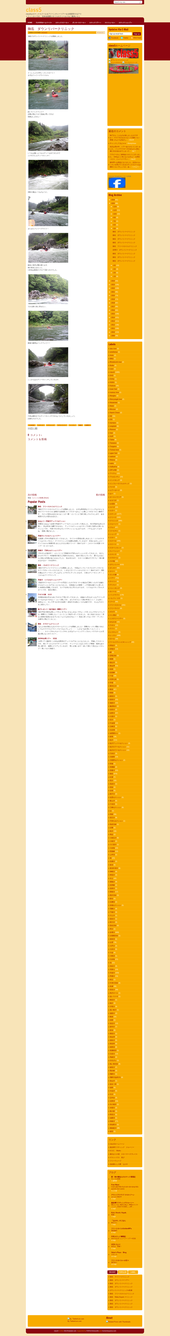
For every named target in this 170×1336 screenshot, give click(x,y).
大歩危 (112, 959)
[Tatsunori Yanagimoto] (117, 187)
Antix (112, 355)
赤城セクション (115, 905)
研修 (111, 764)
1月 (114, 276)
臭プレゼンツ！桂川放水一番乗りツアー (52, 609)
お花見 (112, 504)
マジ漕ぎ (113, 615)
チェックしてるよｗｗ (118, 143)
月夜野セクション (116, 760)
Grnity (112, 379)
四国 (111, 814)
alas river (113, 349)
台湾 (111, 942)
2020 (113, 295)
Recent (112, 1272)
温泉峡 (112, 672)
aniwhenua (113, 352)
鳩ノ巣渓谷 (114, 1064)
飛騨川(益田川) (115, 1077)
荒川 (111, 780)
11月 (115, 210)
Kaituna (112, 386)
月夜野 (112, 757)
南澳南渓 (113, 1050)
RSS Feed (137, 38)
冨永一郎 (113, 1084)
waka (112, 463)
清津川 (112, 888)
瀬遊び (112, 882)
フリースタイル (115, 605)
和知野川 (113, 1125)
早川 (111, 929)
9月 (114, 217)
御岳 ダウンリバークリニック (51, 29)
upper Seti (113, 453)
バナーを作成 (127, 176)
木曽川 (112, 1108)
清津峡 (112, 885)
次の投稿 (32, 494)
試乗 (111, 828)
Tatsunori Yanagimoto (115, 176)
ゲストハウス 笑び (117, 1157)
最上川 (112, 801)
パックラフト (115, 595)
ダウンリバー (62, 425)
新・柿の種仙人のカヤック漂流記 (123, 1177)
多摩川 (87, 425)
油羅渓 (112, 1118)
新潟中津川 (114, 868)
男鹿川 (112, 976)
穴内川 (112, 753)
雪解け (112, 909)
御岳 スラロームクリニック (48, 624)
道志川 (112, 1023)
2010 (113, 332)
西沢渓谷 (113, 895)
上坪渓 (112, 855)
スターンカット (115, 548)
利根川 (112, 1121)
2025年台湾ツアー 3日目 (47, 638)
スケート (113, 544)
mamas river (114, 392)
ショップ (113, 534)
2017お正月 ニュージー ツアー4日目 (123, 1238)
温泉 (111, 669)
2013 (113, 321)
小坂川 (112, 841)
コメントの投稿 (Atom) (40, 498)
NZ (111, 416)
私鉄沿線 (113, 824)
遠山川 (112, 662)
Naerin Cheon (115, 413)
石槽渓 (112, 902)
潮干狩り (114, 1262)
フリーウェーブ (115, 1161)
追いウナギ (114, 996)
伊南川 (112, 649)
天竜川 (112, 1006)
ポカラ (112, 612)
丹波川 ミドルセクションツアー (50, 580)
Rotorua (112, 429)
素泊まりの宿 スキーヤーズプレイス (123, 1154)
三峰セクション (115, 807)
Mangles (113, 396)
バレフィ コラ (115, 598)
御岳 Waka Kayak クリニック (121, 1297)
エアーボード (115, 490)
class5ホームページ (117, 1144)
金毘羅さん (114, 733)
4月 (114, 265)
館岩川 (112, 696)
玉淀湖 (112, 730)
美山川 (112, 1081)
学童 (111, 683)
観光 (111, 689)
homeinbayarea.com (109, 1331)
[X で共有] (34, 428)
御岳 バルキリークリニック (48, 565)
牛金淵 (112, 723)
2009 (113, 336)
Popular (122, 1272)
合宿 (111, 790)
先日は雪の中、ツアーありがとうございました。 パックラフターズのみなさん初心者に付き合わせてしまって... (125, 149)
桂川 (111, 740)
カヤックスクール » (62, 22)
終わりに (114, 1222)
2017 (113, 306)
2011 (113, 328)
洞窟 (111, 1020)
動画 (111, 1017)
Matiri (112, 406)
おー (111, 494)
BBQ (111, 359)
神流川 (112, 875)
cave (111, 369)
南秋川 (112, 1040)
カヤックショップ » (125, 22)
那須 (111, 1030)
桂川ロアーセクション (118, 747)
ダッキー (113, 568)
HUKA (112, 382)
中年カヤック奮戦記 (118, 1236)
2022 (113, 288)
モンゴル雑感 (115, 1179)
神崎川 (112, 871)
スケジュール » (110, 22)
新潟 (111, 865)
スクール (113, 541)
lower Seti (113, 389)
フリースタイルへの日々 (120, 1260)
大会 (111, 952)
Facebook (114, 38)
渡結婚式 (114, 1230)
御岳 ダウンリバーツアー (119, 1280)
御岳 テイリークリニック (119, 1277)
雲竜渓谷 (113, 656)
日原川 (112, 1054)
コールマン (114, 531)
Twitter (125, 38)
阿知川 (112, 645)
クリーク (113, 517)
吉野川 (112, 713)
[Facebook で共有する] (36, 428)
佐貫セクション (115, 797)
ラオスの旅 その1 (45, 594)
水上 (111, 878)
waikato (112, 456)
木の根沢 (113, 1104)
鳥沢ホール (114, 993)
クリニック (50, 425)
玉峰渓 (112, 726)
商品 (111, 834)
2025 (113, 203)
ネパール (113, 591)
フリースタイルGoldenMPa (121, 1228)
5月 (114, 228)
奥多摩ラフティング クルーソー (122, 1147)
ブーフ (112, 602)
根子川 (112, 794)
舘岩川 (112, 699)
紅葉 (111, 777)
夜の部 (112, 1111)
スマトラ (113, 554)
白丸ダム (113, 1060)
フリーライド (115, 608)
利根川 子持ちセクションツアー (50, 550)
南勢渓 (112, 1047)
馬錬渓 (112, 1057)
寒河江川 (113, 686)
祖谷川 (112, 919)
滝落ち (112, 969)
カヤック (41, 425)
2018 (113, 303)
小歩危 (112, 848)
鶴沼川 (112, 1000)
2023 (113, 285)
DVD (111, 375)
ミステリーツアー (116, 618)
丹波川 (112, 973)
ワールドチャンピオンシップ (120, 642)
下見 (111, 676)
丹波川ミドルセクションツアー (49, 536)
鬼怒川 (112, 703)
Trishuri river (114, 450)
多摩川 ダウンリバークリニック (125, 250)
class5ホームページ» (44, 22)
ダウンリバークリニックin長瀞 (121, 1290)
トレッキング (115, 588)
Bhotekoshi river (116, 362)
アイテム (113, 473)
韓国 (111, 693)
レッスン (72, 425)
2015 (113, 314)
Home (30, 22)
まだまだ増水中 (116, 1197)
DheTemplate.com (70, 1331)
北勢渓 (112, 1101)
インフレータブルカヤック (119, 483)
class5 (34, 10)
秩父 (111, 980)
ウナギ (112, 487)
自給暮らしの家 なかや (119, 1164)
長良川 (112, 990)
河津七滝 (113, 679)
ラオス (112, 625)
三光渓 (112, 804)
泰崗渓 (112, 939)
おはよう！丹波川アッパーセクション (51, 521)
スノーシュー (115, 551)
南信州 (112, 1044)
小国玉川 (113, 838)
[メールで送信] (29, 428)
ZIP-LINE (113, 470)
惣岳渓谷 (113, 925)
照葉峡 (112, 851)
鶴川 (111, 1003)
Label (133, 1272)
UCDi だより (115, 1244)
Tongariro (113, 446)
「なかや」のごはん (118, 1221)
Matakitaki (113, 402)
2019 (113, 299)
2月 (114, 273)
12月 (115, 207)
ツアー (112, 578)
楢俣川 (112, 1033)
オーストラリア (115, 497)
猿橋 (111, 659)
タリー (112, 571)
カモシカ (114, 1254)
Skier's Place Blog (118, 1252)
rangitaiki (113, 426)
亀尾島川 (113, 706)
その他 (112, 561)
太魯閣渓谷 (114, 936)
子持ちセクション (116, 821)
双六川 (112, 922)
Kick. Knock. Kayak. (119, 1213)
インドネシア (115, 480)
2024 (113, 281)
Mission (112, 409)
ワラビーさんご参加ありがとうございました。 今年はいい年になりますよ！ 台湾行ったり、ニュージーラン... (125, 157)
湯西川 (112, 1013)
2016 (113, 310)
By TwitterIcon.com (75, 1321)
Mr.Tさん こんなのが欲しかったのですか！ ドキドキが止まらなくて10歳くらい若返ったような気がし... (125, 137)
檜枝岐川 (113, 1128)
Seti (111, 433)
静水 (111, 899)
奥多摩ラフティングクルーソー (122, 1203)
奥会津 (112, 666)
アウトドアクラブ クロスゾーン (122, 1195)
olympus (113, 423)
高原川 (112, 784)
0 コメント (100, 32)
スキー (112, 537)
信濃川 (112, 861)
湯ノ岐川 (113, 1010)
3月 (114, 269)
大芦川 (112, 946)
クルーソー (114, 524)
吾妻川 (112, 770)
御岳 (80, 425)
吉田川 (112, 709)
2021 (113, 292)
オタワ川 (113, 500)
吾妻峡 (112, 767)
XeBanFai (113, 467)
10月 (115, 214)
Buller (112, 365)
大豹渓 (112, 956)
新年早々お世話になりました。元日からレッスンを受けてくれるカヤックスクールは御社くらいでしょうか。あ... (125, 164)
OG (111, 419)
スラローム (114, 558)
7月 (114, 221)
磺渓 (111, 1131)
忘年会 (112, 1098)
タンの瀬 (113, 575)
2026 (113, 200)
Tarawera (113, 443)
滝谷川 (112, 966)
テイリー (113, 581)
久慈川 (112, 716)
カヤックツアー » (95, 22)
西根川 (112, 892)
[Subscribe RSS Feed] (132, 38)
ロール (112, 639)
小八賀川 (113, 844)
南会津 (112, 1037)
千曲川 (112, 912)
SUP (111, 436)
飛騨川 (112, 1074)
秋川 (111, 831)
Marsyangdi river (116, 399)
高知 (111, 787)
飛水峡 (112, 1071)
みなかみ (113, 622)
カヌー (112, 510)
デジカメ (113, 585)
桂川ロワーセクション (118, 750)
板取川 (112, 1067)
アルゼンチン (115, 477)
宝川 (111, 1094)
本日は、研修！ (116, 1246)
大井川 (112, 949)
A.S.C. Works (115, 1151)
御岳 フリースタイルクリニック (50, 506)
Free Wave (115, 1185)
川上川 (112, 915)
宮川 (111, 720)
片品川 (112, 1091)
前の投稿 (100, 494)
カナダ (112, 507)
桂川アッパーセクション (119, 743)
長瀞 (111, 986)
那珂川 (112, 1027)
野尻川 (112, 1114)
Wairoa (112, 460)
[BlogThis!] (31, 428)
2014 (113, 317)
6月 (114, 225)
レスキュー (114, 632)
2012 (113, 325)
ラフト (112, 628)
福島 (111, 1087)
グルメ (112, 527)
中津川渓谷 (114, 983)
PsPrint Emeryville (92, 1331)
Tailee (112, 440)
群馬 (111, 737)
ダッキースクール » (79, 22)
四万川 (112, 818)
